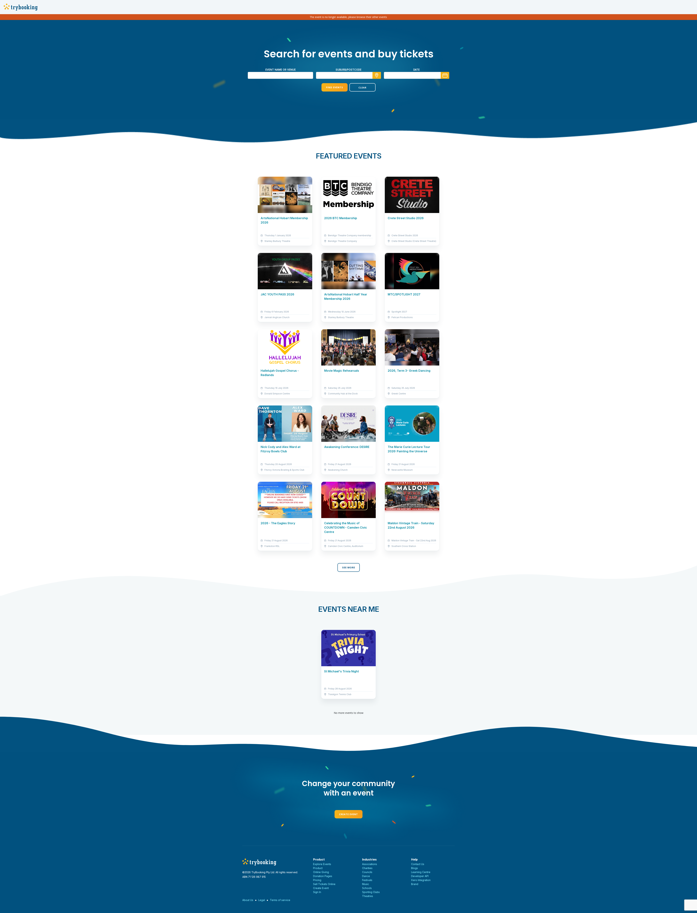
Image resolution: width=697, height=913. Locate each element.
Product (318, 868)
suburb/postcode (348, 69)
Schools (367, 888)
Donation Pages (322, 876)
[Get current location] (376, 75)
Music (365, 884)
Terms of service (280, 900)
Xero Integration (421, 880)
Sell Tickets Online (324, 884)
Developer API (420, 876)
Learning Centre (420, 872)
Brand (414, 884)
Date (416, 69)
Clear (362, 87)
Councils (367, 872)
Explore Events (322, 864)
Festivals (367, 880)
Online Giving (321, 872)
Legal (261, 900)
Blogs (414, 868)
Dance (366, 876)
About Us (247, 900)
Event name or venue (280, 69)
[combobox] (348, 75)
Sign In (317, 892)
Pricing (317, 880)
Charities (367, 868)
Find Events (334, 87)
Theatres (367, 896)
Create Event (348, 814)
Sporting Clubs (371, 892)
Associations (369, 864)
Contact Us (417, 864)
